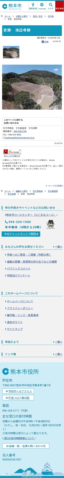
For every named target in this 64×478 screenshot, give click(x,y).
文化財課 (12, 194)
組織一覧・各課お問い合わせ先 (27, 446)
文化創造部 (53, 191)
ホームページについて (20, 301)
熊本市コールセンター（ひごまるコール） (31, 215)
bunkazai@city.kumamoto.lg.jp (19, 138)
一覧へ (58, 246)
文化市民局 (38, 191)
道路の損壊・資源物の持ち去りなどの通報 (32, 261)
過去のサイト (15, 322)
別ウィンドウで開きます (12, 156)
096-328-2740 (20, 131)
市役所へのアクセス (20, 391)
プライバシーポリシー (20, 308)
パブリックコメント (19, 268)
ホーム (8, 16)
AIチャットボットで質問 (21, 234)
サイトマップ (15, 329)
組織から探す (22, 191)
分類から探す (22, 16)
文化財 (51, 16)
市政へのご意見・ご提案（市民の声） (29, 254)
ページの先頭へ (56, 186)
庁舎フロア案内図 (18, 397)
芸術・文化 (38, 16)
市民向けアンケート (18, 275)
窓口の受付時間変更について (19, 438)
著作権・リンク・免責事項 (22, 315)
